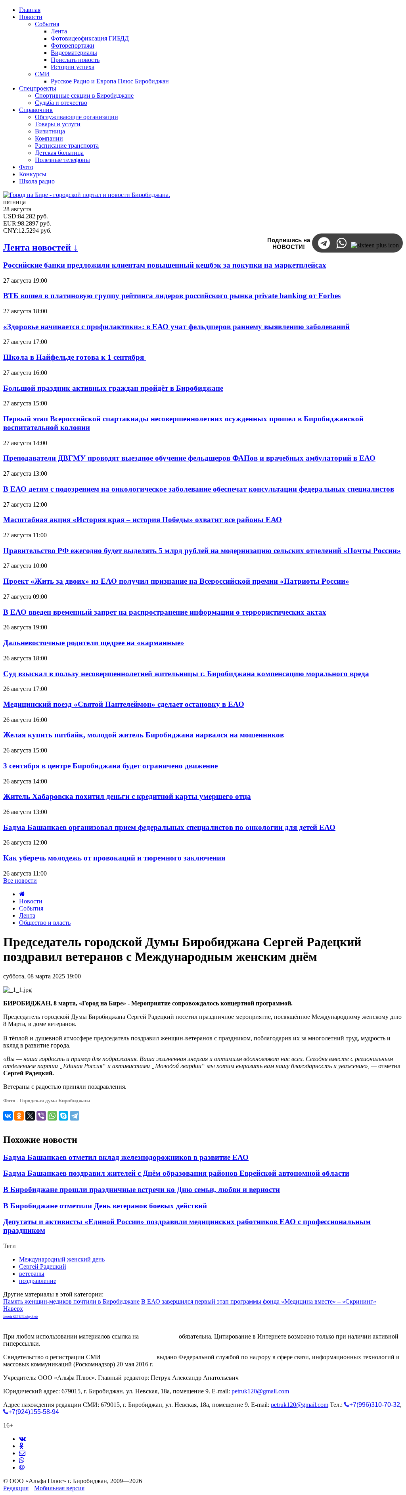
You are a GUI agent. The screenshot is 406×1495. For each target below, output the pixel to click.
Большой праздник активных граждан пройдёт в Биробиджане (113, 388)
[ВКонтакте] (8, 1116)
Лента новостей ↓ (40, 247)
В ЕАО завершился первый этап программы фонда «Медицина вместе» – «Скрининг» (258, 1301)
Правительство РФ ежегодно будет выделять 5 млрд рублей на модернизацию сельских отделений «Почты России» (202, 550)
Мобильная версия (59, 1488)
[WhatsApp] (52, 1116)
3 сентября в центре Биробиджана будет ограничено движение (110, 766)
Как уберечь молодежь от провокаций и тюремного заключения (114, 858)
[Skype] (63, 1116)
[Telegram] (74, 1116)
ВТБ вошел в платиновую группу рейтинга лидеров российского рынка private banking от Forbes (172, 295)
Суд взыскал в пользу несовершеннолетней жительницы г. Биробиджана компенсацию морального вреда (186, 673)
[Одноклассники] (19, 1116)
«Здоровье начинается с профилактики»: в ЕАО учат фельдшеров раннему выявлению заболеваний (176, 326)
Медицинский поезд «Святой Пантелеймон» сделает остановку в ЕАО (123, 704)
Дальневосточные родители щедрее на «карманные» (93, 643)
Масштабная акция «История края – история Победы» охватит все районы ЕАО (142, 519)
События (31, 908)
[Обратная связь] (22, 1453)
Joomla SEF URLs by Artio (20, 1317)
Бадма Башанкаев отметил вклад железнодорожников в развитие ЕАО (126, 1157)
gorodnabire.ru (158, 1336)
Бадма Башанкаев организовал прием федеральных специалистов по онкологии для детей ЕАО (169, 827)
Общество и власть (45, 922)
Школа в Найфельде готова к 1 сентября (74, 357)
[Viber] (41, 1116)
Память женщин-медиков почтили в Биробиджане (71, 1301)
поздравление (37, 1280)
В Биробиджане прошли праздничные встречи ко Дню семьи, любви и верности (141, 1189)
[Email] (22, 1467)
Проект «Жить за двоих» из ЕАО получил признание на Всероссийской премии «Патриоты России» (176, 581)
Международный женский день (62, 1259)
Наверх (13, 1308)
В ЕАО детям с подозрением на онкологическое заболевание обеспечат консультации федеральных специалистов (198, 489)
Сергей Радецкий (42, 1266)
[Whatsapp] (22, 1460)
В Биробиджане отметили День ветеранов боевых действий (105, 1206)
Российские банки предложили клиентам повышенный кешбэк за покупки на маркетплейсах (164, 265)
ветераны (31, 1273)
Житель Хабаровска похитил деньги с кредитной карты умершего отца (127, 796)
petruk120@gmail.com (260, 1391)
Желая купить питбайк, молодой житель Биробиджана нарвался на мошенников (143, 735)
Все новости (20, 880)
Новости (30, 901)
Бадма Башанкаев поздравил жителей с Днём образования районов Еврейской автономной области (176, 1173)
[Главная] (22, 894)
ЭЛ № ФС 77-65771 (128, 1357)
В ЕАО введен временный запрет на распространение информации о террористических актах (164, 612)
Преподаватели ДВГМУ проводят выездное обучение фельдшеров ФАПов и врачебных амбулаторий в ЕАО (189, 458)
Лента (27, 915)
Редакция (16, 1488)
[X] (30, 1116)
